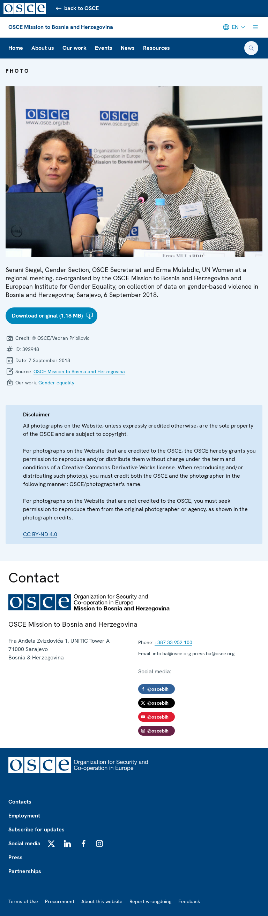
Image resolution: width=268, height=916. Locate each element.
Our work (74, 48)
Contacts (19, 801)
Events (103, 48)
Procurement (59, 901)
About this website (101, 901)
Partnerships (24, 871)
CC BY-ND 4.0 (40, 534)
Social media (24, 843)
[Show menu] (255, 27)
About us (42, 48)
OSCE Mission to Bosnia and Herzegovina (60, 27)
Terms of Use (23, 901)
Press (15, 857)
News (128, 48)
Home (15, 48)
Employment (24, 815)
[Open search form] (251, 48)
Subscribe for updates (36, 829)
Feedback (189, 901)
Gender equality (56, 382)
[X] (51, 843)
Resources (156, 48)
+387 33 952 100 (173, 642)
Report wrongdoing (150, 901)
